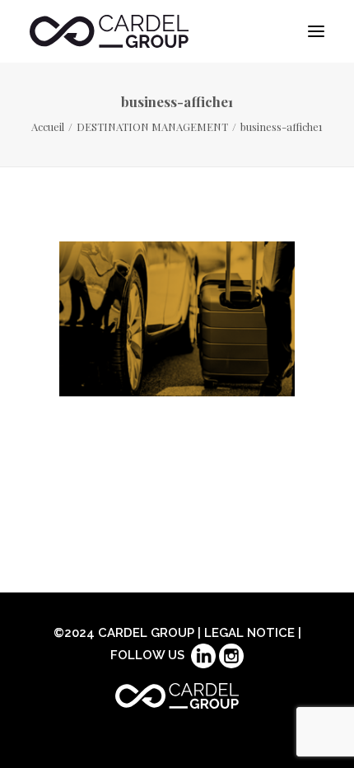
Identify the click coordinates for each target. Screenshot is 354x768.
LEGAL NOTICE (249, 632)
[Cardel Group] (109, 31)
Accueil (47, 126)
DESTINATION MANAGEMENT (152, 126)
